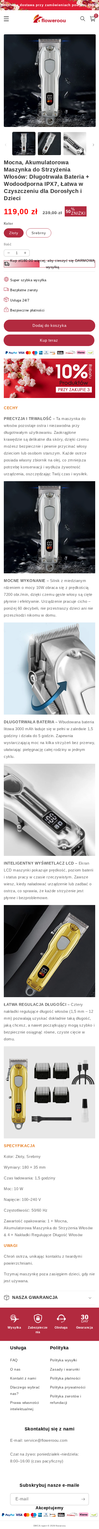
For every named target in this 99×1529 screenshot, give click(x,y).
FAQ (14, 1360)
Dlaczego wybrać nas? (25, 1390)
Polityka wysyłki (63, 1360)
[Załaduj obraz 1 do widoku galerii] (23, 143)
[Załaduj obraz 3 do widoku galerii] (74, 143)
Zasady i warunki (65, 1369)
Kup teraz (49, 340)
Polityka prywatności (68, 1387)
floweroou (60, 1525)
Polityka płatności (65, 1378)
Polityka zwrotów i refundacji (65, 1399)
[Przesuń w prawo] (93, 144)
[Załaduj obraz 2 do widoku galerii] (49, 143)
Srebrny (38, 233)
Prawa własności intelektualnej (24, 1406)
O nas (15, 1369)
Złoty (13, 233)
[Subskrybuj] (83, 1499)
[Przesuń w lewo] (5, 144)
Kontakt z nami (23, 1378)
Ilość (7, 244)
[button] (49, 1297)
